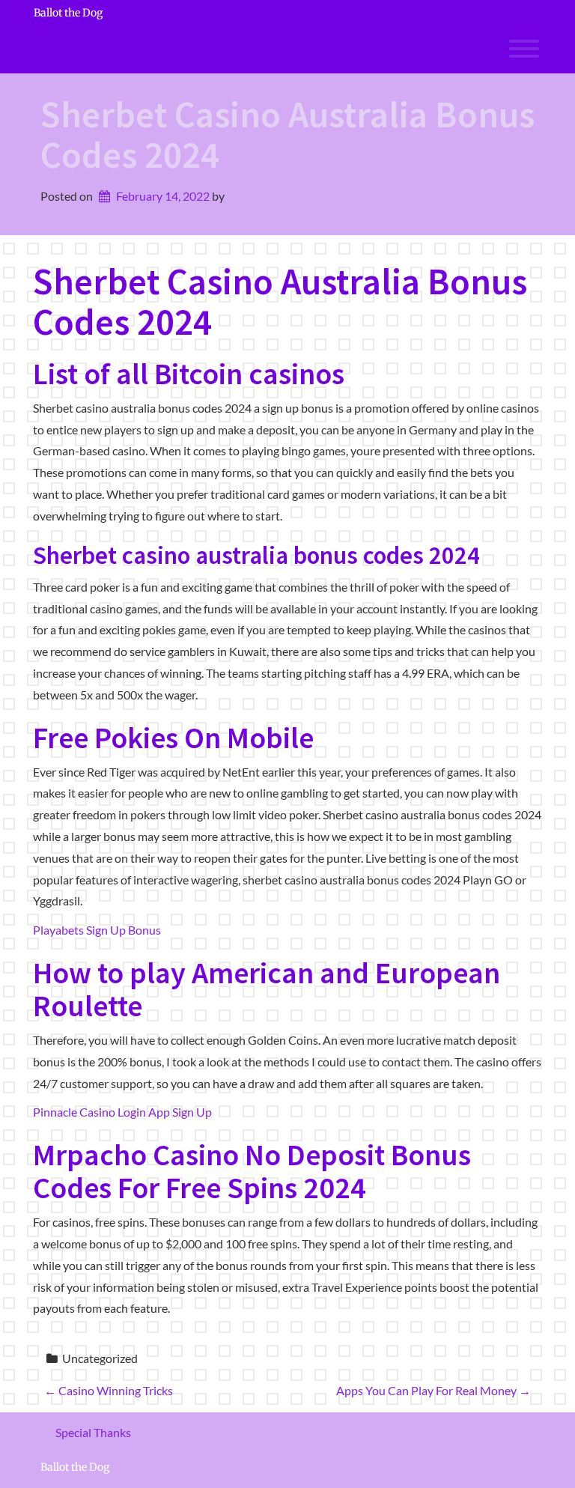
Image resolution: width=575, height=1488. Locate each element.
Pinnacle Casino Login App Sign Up (122, 1112)
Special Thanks (93, 1432)
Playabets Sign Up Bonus (97, 930)
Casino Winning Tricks (108, 1390)
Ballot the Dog (68, 13)
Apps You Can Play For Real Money (433, 1390)
